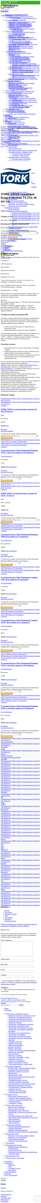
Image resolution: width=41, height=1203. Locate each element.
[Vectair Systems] (20, 783)
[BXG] (20, 884)
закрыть (3, 1180)
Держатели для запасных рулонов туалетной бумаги (23, 29)
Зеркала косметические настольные (23, 77)
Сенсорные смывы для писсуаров (23, 91)
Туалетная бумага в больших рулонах (20, 1087)
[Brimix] (20, 888)
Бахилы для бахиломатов (16, 119)
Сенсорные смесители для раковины (20, 1038)
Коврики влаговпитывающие (18, 211)
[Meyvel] (20, 827)
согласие (10, 980)
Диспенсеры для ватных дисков (18, 1026)
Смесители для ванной (19, 103)
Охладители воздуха (15, 100)
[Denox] (20, 875)
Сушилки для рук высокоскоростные (20, 26)
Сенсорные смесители (19, 89)
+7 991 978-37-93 (6, 3)
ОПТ (6, 916)
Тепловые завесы (14, 104)
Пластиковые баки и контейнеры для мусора (22, 44)
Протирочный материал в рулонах (19, 1085)
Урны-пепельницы (14, 140)
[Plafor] (20, 813)
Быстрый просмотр (7, 431)
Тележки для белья (14, 55)
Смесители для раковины (16, 1061)
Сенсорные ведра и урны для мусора (20, 42)
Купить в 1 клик (13, 235)
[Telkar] (20, 790)
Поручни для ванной (15, 1055)
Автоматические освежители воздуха (20, 1021)
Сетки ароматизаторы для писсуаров (20, 1064)
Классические (12, 237)
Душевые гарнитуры (15, 1041)
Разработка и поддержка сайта (9, 1001)
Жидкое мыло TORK (15, 1075)
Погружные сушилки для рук (18, 22)
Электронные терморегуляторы (18, 107)
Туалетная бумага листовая (17, 1092)
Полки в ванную (13, 1054)
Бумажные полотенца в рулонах (18, 1070)
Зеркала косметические (15, 74)
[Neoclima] (20, 820)
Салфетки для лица (14, 1089)
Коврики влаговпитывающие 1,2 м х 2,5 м (26, 218)
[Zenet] (20, 763)
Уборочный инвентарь (12, 207)
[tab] (22, 245)
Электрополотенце (14, 27)
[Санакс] (20, 752)
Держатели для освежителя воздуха (19, 1017)
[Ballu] (20, 896)
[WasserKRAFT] (20, 766)
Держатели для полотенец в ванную (20, 1019)
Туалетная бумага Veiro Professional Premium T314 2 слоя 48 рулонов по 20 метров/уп (19, 664)
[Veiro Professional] (20, 780)
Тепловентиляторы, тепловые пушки (20, 105)
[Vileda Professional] (20, 769)
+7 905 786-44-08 (12, 1)
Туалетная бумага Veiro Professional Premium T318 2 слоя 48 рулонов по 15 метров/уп (19, 707)
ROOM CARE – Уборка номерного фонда (22, 1068)
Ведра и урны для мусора (16, 122)
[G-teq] (20, 856)
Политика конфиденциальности (9, 998)
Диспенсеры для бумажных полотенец (20, 1024)
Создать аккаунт (6, 1194)
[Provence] (20, 808)
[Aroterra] (20, 900)
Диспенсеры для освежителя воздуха (24, 18)
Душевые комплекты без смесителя (23, 98)
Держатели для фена (15, 1022)
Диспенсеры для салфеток (16, 1035)
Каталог (3, 127)
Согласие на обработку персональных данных (13, 999)
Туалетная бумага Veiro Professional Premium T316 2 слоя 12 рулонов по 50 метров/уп (19, 451)
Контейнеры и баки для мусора (18, 37)
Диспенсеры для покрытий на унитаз (20, 46)
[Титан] (20, 745)
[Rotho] (20, 801)
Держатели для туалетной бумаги (19, 1033)
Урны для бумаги (14, 46)
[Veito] (20, 776)
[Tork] (20, 787)
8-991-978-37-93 (31, 365)
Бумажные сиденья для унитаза (18, 1071)
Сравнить (8, 1173)
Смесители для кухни (15, 1059)
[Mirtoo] (20, 823)
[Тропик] (20, 740)
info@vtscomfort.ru (7, 368)
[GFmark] (20, 853)
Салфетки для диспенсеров (17, 1091)
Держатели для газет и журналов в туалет (21, 1015)
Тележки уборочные (15, 61)
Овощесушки (12, 147)
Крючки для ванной (14, 1048)
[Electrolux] (20, 870)
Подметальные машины (16, 201)
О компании (9, 917)
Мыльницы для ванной (16, 1052)
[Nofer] (20, 816)
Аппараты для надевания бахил (18, 117)
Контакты (8, 919)
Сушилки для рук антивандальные (19, 24)
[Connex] (20, 879)
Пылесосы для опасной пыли (17, 202)
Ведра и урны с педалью (16, 124)
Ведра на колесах (14, 209)
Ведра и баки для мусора (13, 121)
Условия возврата (10, 921)
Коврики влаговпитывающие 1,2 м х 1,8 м (26, 213)
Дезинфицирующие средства (17, 1080)
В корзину (4, 235)
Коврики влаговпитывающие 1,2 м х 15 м (25, 216)
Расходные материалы (14, 127)
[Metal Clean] (20, 830)
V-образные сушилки (15, 29)
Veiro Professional (6, 456)
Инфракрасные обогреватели (17, 95)
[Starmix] (20, 796)
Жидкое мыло (12, 1073)
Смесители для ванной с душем (18, 96)
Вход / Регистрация (11, 1175)
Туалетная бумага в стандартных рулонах (21, 1084)
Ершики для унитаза (15, 1043)
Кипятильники (13, 97)
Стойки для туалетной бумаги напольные (21, 114)
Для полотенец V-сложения (21, 41)
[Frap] (20, 862)
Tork (7, 211)
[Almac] (20, 903)
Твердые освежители (19, 20)
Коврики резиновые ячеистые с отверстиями (23, 227)
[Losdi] (20, 837)
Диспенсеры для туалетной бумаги (19, 53)
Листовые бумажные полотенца (18, 1082)
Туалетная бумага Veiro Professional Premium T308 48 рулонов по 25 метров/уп (19, 535)
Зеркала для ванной (14, 1047)
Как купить (8, 912)
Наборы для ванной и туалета (18, 1062)
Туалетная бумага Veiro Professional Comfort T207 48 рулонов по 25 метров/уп (19, 578)
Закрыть (3, 1003)
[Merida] (20, 834)
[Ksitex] (20, 842)
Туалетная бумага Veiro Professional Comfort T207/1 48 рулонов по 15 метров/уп (19, 621)
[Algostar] (20, 907)
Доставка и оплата (11, 914)
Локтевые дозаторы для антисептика (24, 63)
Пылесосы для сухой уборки (17, 206)
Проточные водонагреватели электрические (22, 102)
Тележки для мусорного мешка (18, 57)
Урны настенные (13, 48)
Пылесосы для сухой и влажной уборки (21, 204)
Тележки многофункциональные (19, 59)
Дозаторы (11, 1040)
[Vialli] (20, 773)
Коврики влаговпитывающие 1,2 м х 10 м (25, 214)
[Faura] (20, 867)
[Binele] (20, 893)
